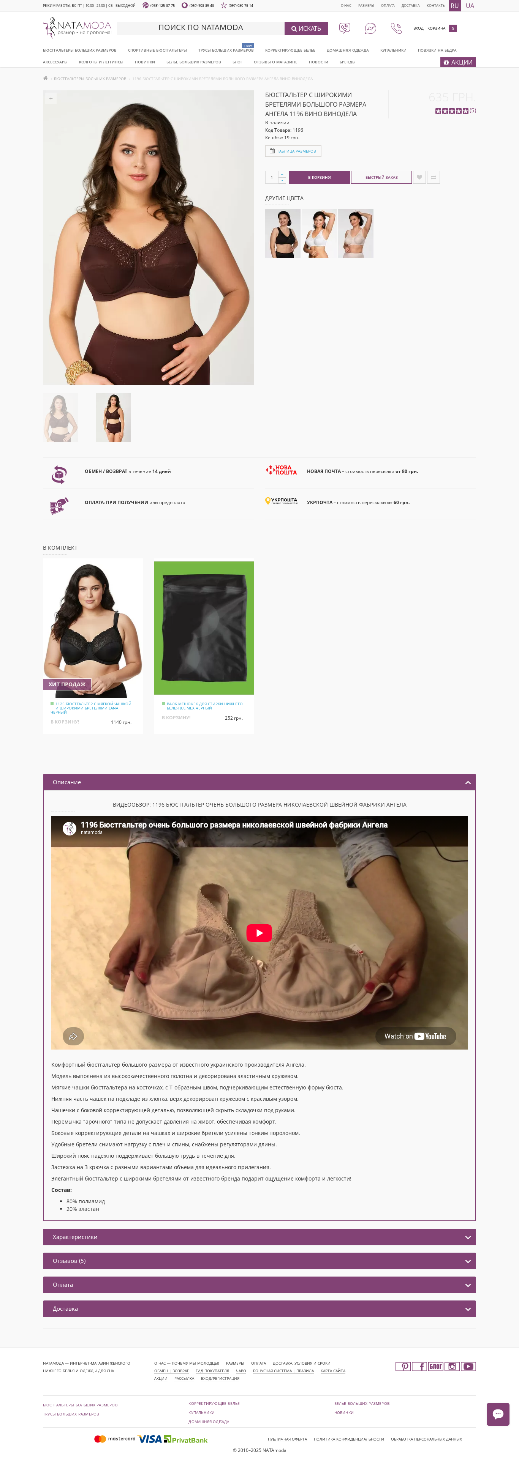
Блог (237, 62)
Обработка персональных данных (426, 1439)
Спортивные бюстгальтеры (157, 50)
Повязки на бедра (437, 50)
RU (455, 6)
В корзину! (319, 177)
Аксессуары (55, 62)
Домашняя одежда (348, 50)
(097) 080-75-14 (241, 5)
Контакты (436, 5)
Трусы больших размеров (226, 50)
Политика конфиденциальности (349, 1439)
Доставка (411, 5)
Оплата (388, 5)
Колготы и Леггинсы (101, 62)
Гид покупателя (212, 1370)
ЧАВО (241, 1370)
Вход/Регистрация (220, 1378)
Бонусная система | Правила (283, 1370)
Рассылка (184, 1378)
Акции (161, 1378)
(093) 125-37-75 (162, 5)
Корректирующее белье (290, 50)
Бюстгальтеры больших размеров (80, 50)
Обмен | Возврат (171, 1370)
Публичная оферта (287, 1439)
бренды (348, 62)
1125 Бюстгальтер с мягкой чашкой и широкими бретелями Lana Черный (91, 708)
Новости (318, 62)
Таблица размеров (296, 151)
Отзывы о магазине (275, 62)
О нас (346, 5)
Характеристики (75, 1236)
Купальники (393, 50)
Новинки (344, 1412)
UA (470, 6)
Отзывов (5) (69, 1260)
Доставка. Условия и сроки (302, 1363)
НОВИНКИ (145, 62)
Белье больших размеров (193, 62)
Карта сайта (333, 1370)
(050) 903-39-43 (202, 5)
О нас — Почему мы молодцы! (186, 1363)
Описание (67, 782)
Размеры (366, 5)
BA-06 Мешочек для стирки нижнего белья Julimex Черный (205, 706)
